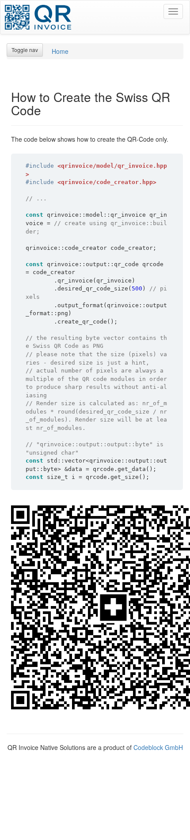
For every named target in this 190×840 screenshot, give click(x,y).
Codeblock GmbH (158, 747)
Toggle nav (24, 49)
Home (60, 51)
